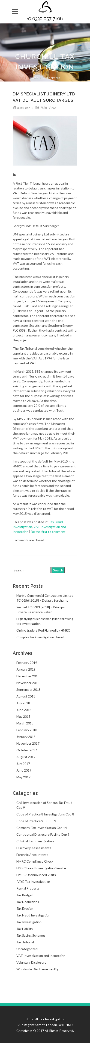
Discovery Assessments (33, 848)
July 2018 (23, 703)
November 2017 (27, 743)
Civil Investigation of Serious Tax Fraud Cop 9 (44, 805)
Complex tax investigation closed (40, 637)
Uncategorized (27, 949)
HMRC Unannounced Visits (36, 875)
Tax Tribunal (25, 942)
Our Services (51, 78)
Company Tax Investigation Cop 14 (41, 828)
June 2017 (23, 770)
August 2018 (25, 696)
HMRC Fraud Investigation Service (41, 868)
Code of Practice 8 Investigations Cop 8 (45, 814)
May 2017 (23, 777)
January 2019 (26, 669)
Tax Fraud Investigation (33, 915)
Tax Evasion (24, 908)
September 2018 (28, 689)
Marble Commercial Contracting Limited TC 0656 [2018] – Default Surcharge (44, 597)
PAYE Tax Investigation (33, 881)
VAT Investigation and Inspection (40, 956)
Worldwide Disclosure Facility (37, 969)
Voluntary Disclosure (31, 962)
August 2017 (25, 757)
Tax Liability (24, 929)
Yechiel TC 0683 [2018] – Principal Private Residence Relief (40, 609)
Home (34, 78)
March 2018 (24, 723)
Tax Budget (24, 895)
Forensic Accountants (32, 855)
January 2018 (26, 737)
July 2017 (23, 764)
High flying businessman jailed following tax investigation (44, 621)
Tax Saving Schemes (30, 935)
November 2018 (27, 683)
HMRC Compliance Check (34, 861)
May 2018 (23, 716)
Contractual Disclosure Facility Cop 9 (42, 834)
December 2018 (27, 676)
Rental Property (27, 888)
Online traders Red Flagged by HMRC (43, 630)
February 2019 (26, 663)
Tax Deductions (27, 902)
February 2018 (26, 730)
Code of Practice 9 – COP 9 (36, 821)
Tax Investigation (29, 922)
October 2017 (26, 750)
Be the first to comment (48, 532)
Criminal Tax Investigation (35, 841)
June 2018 (23, 710)
